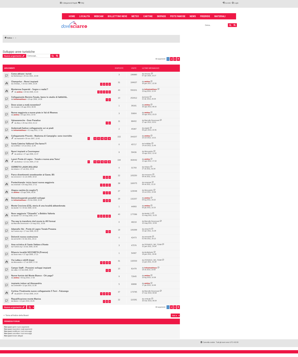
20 (109, 162)
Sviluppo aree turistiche (19, 51)
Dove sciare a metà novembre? (26, 105)
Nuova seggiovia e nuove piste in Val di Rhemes (34, 112)
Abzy (19, 123)
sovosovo (17, 177)
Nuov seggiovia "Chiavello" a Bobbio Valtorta (33, 213)
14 (102, 139)
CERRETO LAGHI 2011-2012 (24, 167)
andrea (147, 81)
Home (72, 16)
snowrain (17, 184)
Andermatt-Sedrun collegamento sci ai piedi (32, 128)
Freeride (205, 16)
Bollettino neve (117, 16)
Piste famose (177, 16)
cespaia (16, 107)
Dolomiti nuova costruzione (24, 237)
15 (105, 139)
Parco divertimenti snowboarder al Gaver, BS (32, 175)
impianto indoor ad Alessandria (26, 283)
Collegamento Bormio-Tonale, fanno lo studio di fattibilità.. (39, 97)
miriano (16, 169)
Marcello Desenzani (151, 120)
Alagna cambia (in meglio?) (24, 190)
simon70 (147, 229)
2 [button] (171, 59)
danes (16, 301)
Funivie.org (18, 231)
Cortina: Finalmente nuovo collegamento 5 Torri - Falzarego (40, 291)
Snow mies (18, 254)
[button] (178, 59)
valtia (15, 270)
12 (95, 139)
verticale (147, 299)
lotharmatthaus (150, 89)
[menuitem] (81, 3)
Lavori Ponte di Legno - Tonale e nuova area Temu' (35, 159)
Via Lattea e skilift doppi (22, 260)
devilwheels (148, 252)
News (193, 16)
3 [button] (174, 59)
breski (146, 97)
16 (109, 139)
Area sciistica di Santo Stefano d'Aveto (29, 244)
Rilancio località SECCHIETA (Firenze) (29, 252)
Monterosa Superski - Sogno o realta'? (29, 89)
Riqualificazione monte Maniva (26, 299)
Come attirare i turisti (21, 74)
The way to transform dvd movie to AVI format (33, 221)
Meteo (135, 16)
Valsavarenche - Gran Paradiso (26, 120)
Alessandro (148, 151)
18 (102, 162)
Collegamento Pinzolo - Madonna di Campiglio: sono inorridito (41, 136)
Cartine (148, 16)
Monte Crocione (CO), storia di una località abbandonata (38, 206)
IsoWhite (17, 146)
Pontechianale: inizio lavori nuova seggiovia (32, 182)
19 (105, 162)
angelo (146, 128)
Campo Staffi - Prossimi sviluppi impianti (31, 268)
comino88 (17, 285)
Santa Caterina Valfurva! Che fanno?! (28, 143)
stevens (147, 74)
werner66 (17, 239)
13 (98, 139)
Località (84, 16)
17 (98, 162)
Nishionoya (18, 76)
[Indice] (74, 24)
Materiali (220, 16)
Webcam (98, 16)
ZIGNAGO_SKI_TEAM (153, 244)
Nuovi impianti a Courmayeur (25, 151)
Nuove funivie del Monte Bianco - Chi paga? (32, 275)
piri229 (19, 294)
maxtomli (20, 138)
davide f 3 (17, 208)
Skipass (161, 16)
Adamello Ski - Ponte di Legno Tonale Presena (33, 229)
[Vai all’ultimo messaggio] (152, 74)
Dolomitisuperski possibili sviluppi (28, 198)
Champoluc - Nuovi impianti (24, 81)
